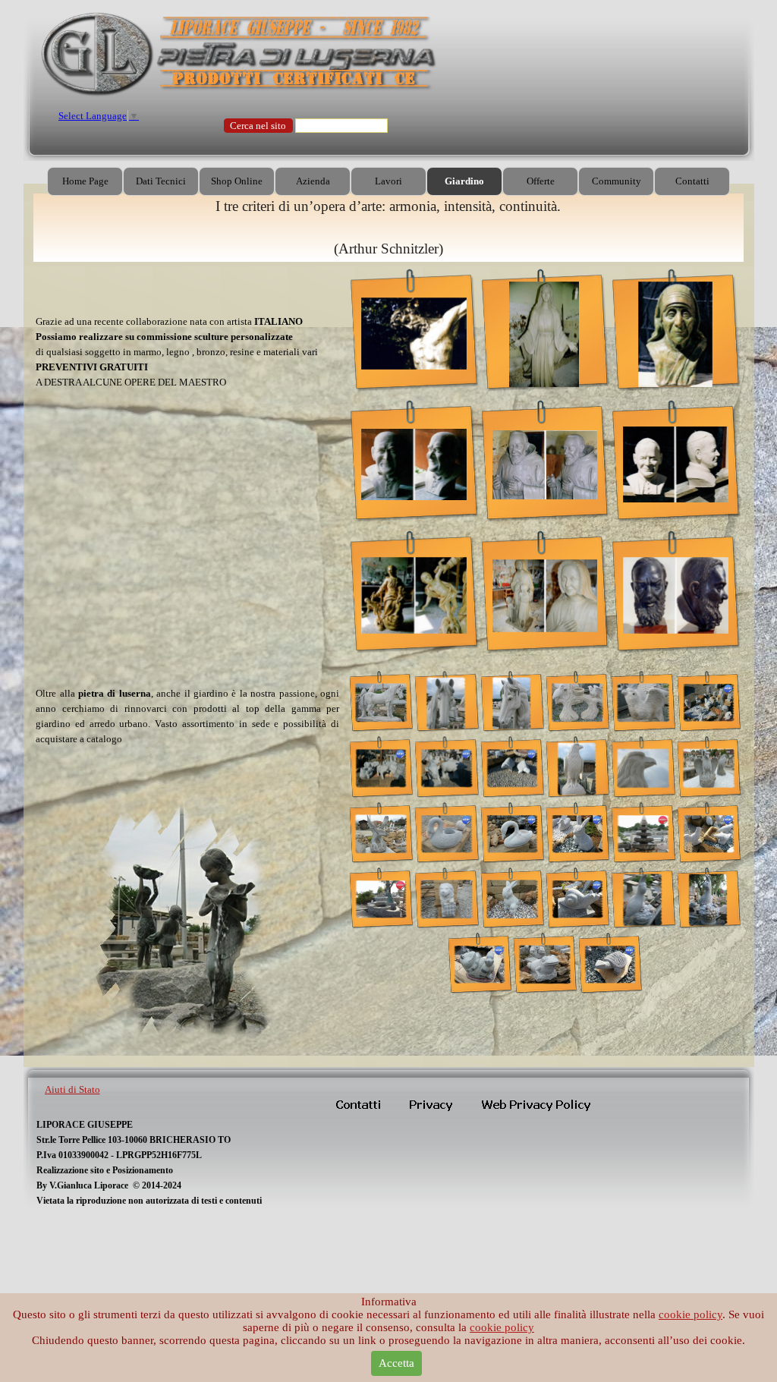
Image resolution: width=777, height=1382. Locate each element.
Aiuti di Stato (72, 1089)
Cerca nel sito (258, 125)
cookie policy (690, 1314)
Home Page (85, 181)
